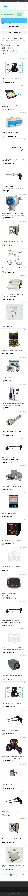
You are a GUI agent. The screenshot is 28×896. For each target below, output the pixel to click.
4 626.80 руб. (9, 679)
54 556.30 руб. (10, 598)
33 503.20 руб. (10, 136)
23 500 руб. (9, 408)
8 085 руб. (9, 869)
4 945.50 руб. (9, 815)
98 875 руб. (9, 82)
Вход (18, 1)
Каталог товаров (8, 20)
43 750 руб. (9, 272)
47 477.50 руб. (10, 761)
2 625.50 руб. (9, 734)
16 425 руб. (9, 163)
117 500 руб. (9, 707)
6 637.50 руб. (9, 326)
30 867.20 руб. (10, 218)
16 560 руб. (9, 544)
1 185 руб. (9, 435)
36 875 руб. (9, 381)
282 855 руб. (9, 109)
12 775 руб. (9, 788)
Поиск (20, 14)
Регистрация (24, 1)
